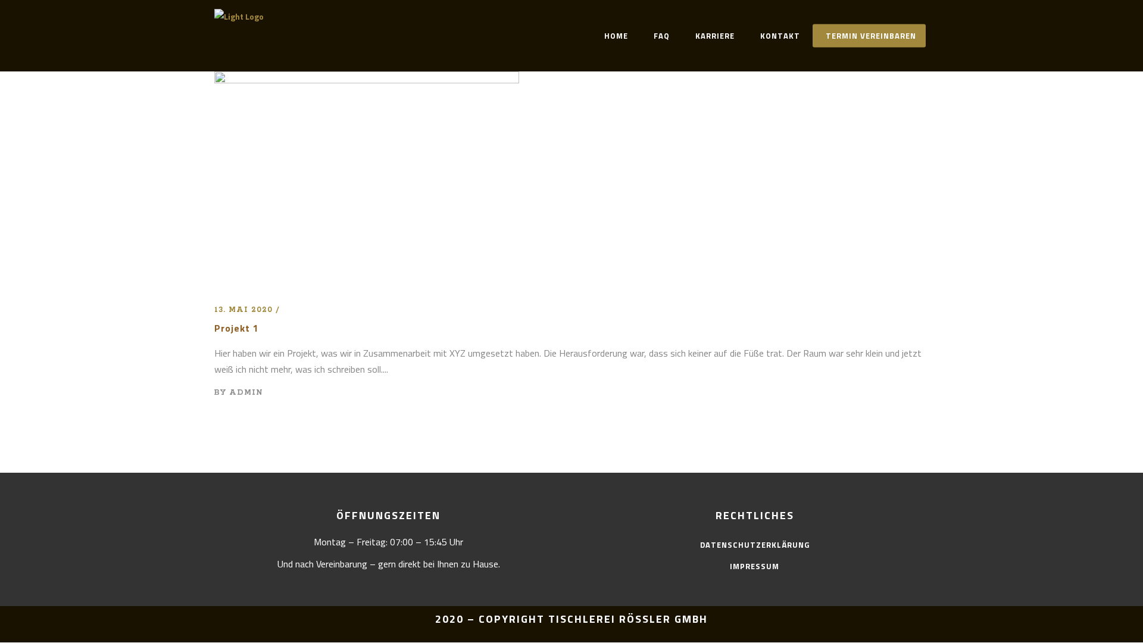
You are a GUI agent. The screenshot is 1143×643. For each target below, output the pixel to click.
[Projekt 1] (366, 79)
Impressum (754, 566)
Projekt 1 (236, 328)
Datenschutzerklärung (755, 545)
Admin (246, 392)
